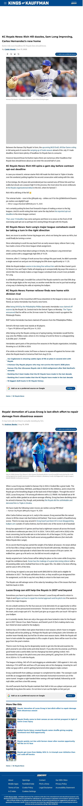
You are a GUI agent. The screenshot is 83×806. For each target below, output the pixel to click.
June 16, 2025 (36, 328)
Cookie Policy (27, 788)
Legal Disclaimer (45, 788)
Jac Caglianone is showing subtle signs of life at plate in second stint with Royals (39, 360)
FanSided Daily (28, 784)
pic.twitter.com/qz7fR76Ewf (52, 508)
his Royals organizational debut (20, 188)
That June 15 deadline (15, 219)
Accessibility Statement (65, 788)
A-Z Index (12, 791)
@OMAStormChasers (67, 198)
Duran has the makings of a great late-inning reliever (49, 561)
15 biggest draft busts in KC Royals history (25, 381)
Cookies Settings (29, 791)
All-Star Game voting (68, 147)
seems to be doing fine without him (40, 266)
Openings (26, 780)
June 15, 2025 (37, 204)
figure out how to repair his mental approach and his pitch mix (40, 598)
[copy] (18, 54)
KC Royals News (18, 396)
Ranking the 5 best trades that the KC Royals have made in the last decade (39, 374)
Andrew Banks (11, 424)
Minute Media (13, 796)
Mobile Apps (13, 784)
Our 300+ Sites (61, 780)
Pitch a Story (44, 784)
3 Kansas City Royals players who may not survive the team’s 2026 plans (38, 365)
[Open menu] (5, 3)
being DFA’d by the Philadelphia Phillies (26, 307)
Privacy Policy (61, 784)
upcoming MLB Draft (50, 147)
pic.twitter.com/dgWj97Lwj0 (17, 201)
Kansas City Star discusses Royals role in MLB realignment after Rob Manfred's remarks (41, 369)
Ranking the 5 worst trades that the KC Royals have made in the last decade (40, 377)
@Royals (34, 198)
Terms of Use (13, 788)
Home (8, 396)
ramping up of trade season (41, 150)
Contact (42, 780)
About (10, 780)
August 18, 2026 (36, 511)
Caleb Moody (10, 49)
